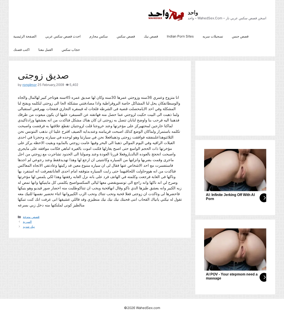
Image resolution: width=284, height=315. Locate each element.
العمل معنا (45, 50)
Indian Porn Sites (180, 36)
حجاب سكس (71, 50)
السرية (27, 222)
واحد (193, 12)
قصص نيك (151, 36)
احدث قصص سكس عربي (63, 36)
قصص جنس (240, 36)
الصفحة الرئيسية (24, 36)
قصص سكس (126, 36)
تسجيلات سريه (213, 36)
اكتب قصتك (21, 50)
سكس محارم (98, 36)
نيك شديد (29, 226)
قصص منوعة (31, 217)
